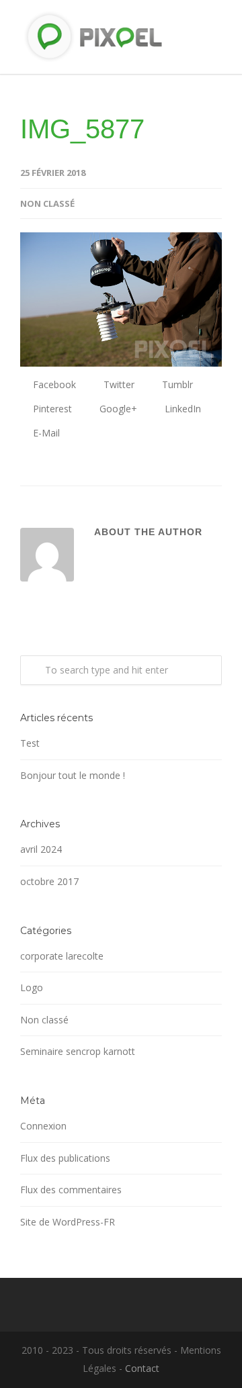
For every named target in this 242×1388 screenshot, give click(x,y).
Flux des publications (65, 1158)
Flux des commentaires (71, 1189)
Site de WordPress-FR (67, 1221)
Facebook (53, 384)
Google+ (117, 408)
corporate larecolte (62, 956)
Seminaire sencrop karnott (77, 1051)
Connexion (43, 1125)
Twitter (117, 384)
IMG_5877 (82, 129)
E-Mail (45, 432)
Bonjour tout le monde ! (72, 775)
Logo (31, 987)
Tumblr (176, 384)
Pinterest (51, 408)
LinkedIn (181, 408)
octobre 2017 (49, 881)
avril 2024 (41, 849)
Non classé (44, 1019)
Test (30, 743)
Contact (142, 1368)
